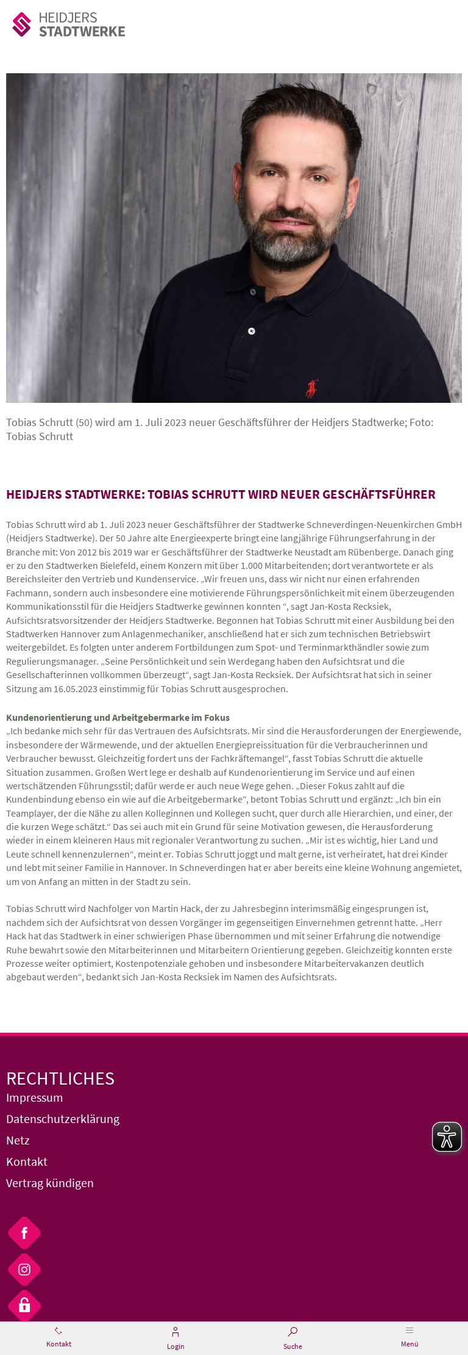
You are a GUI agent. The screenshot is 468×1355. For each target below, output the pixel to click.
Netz (18, 1139)
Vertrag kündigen (50, 1182)
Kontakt (27, 1161)
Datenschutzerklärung (62, 1118)
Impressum (34, 1097)
